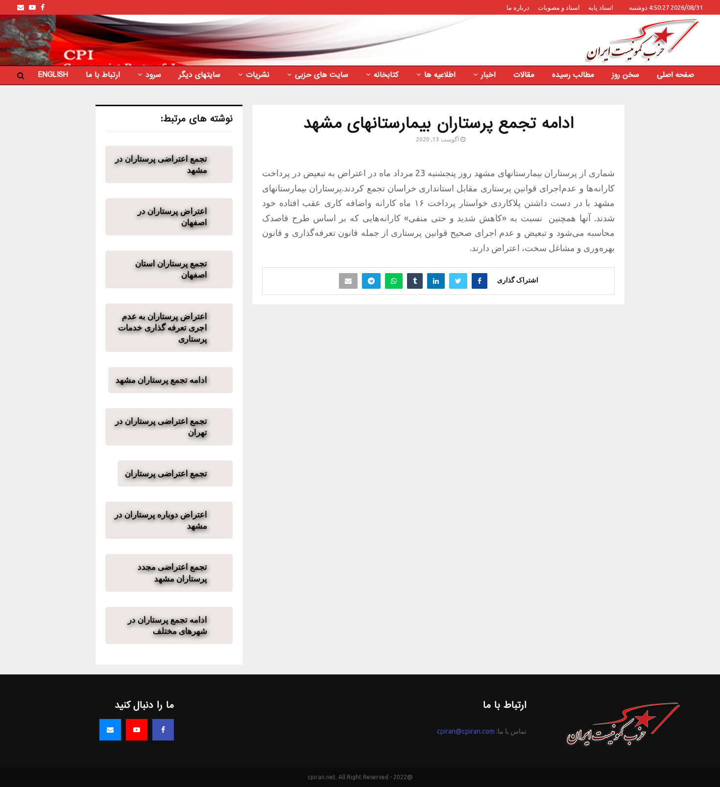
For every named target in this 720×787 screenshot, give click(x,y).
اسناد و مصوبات (559, 7)
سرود (153, 75)
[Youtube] (136, 730)
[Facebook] (163, 730)
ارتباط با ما (103, 75)
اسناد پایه (600, 7)
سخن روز (625, 75)
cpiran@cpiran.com (466, 731)
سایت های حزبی (321, 75)
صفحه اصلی (675, 75)
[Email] (110, 730)
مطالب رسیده (573, 75)
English (53, 75)
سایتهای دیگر (199, 75)
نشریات (257, 75)
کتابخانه (386, 75)
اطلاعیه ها (440, 75)
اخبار (488, 75)
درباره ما (517, 7)
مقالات (523, 75)
